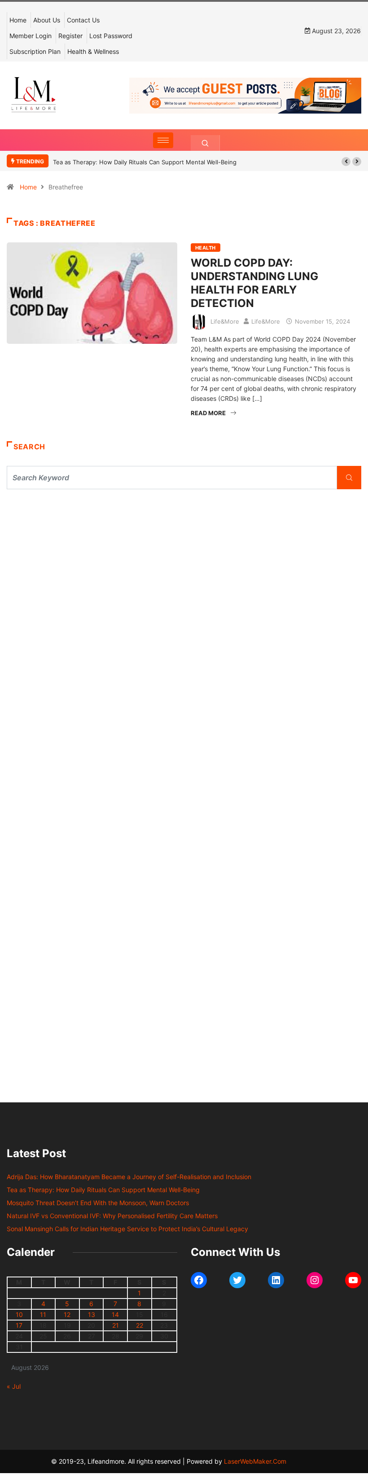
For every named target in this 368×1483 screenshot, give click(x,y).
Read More (208, 413)
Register (70, 35)
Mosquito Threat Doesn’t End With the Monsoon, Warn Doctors (98, 1203)
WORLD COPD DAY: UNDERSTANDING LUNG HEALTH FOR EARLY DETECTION (254, 283)
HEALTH (205, 248)
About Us (46, 20)
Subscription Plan (35, 51)
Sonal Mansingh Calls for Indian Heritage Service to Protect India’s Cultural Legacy (127, 1229)
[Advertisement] (184, 579)
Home (17, 20)
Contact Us (83, 20)
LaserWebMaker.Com (255, 1461)
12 (67, 1314)
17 (19, 1325)
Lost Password (110, 35)
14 (115, 1314)
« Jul (14, 1386)
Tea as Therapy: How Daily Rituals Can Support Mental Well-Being (145, 162)
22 (139, 1325)
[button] (346, 161)
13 (91, 1314)
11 (43, 1314)
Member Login (30, 35)
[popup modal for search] (205, 143)
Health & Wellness (93, 51)
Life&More (224, 321)
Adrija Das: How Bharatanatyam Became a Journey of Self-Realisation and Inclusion (129, 1176)
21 (115, 1325)
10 (19, 1314)
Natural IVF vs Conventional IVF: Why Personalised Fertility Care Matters (112, 1216)
